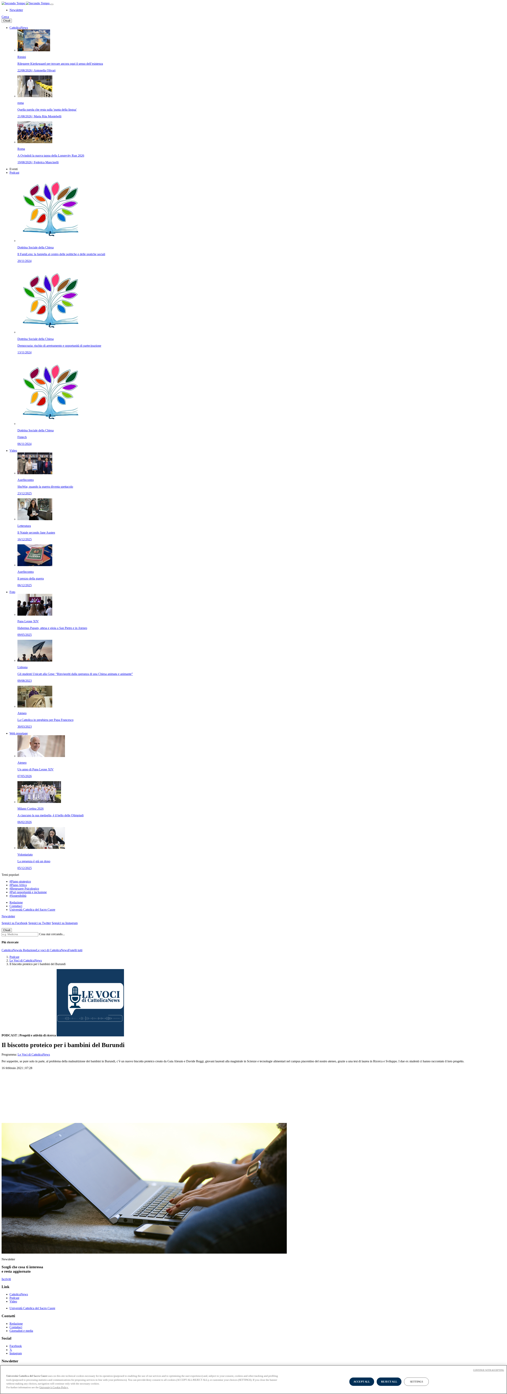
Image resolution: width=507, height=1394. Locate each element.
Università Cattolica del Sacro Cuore (32, 909)
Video (13, 450)
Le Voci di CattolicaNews (26, 960)
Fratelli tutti (75, 950)
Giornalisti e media (21, 1330)
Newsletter (16, 10)
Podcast (14, 172)
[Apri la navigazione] (51, 4)
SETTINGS (416, 1381)
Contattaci (16, 906)
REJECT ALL (389, 1381)
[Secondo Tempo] (26, 3)
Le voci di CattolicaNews (52, 950)
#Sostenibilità (18, 895)
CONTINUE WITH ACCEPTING (488, 1370)
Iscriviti (6, 1279)
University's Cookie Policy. (54, 1387)
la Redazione (28, 950)
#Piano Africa (18, 885)
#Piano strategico (20, 881)
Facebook (16, 1346)
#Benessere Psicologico (24, 888)
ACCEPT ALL (362, 1381)
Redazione (16, 902)
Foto (12, 592)
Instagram (16, 1353)
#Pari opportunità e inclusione (28, 892)
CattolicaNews (19, 27)
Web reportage (19, 733)
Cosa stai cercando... (52, 934)
